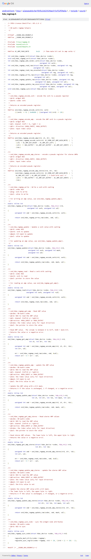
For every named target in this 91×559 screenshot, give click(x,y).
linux (18, 10)
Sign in (86, 3)
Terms (25, 555)
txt (81, 555)
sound (82, 10)
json (87, 555)
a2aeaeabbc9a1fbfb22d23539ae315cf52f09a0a (44, 10)
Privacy (19, 555)
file (47, 19)
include (74, 10)
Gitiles (13, 555)
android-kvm (8, 10)
